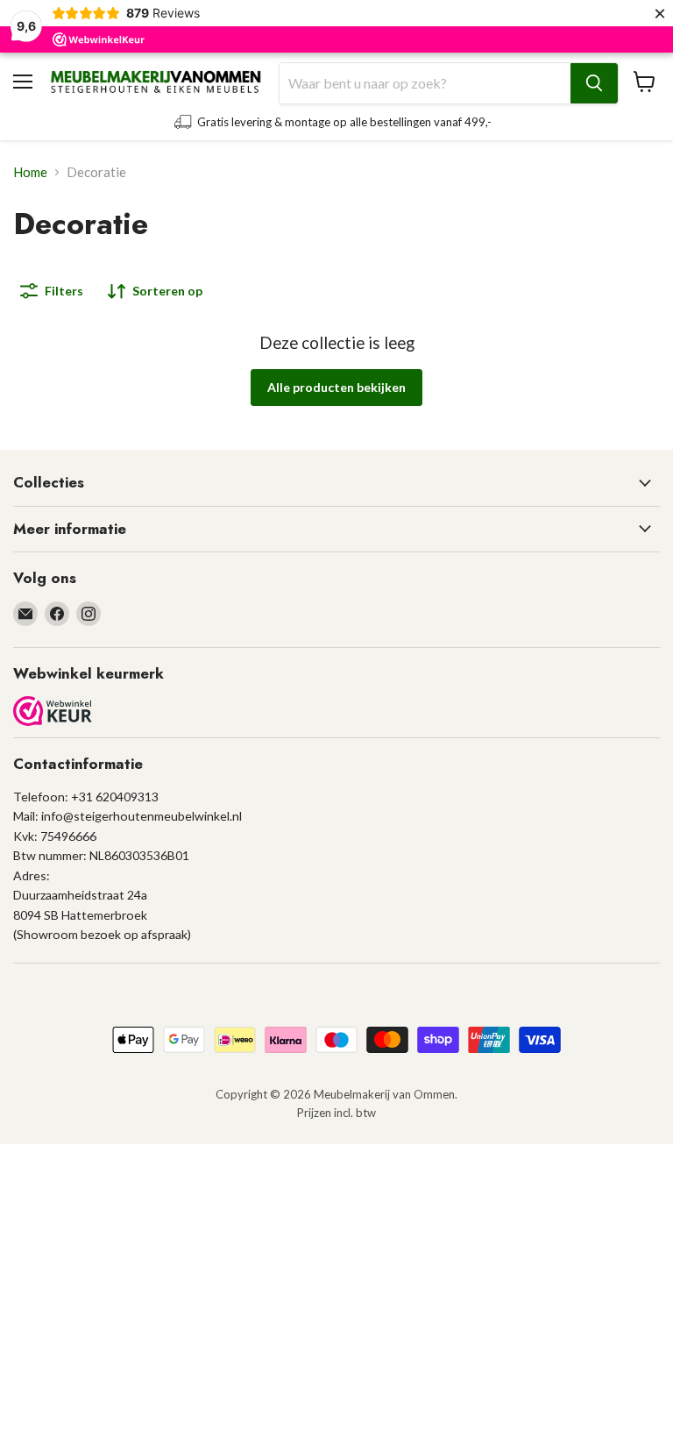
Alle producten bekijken (336, 387)
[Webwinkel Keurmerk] (52, 712)
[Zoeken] (594, 83)
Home (30, 172)
